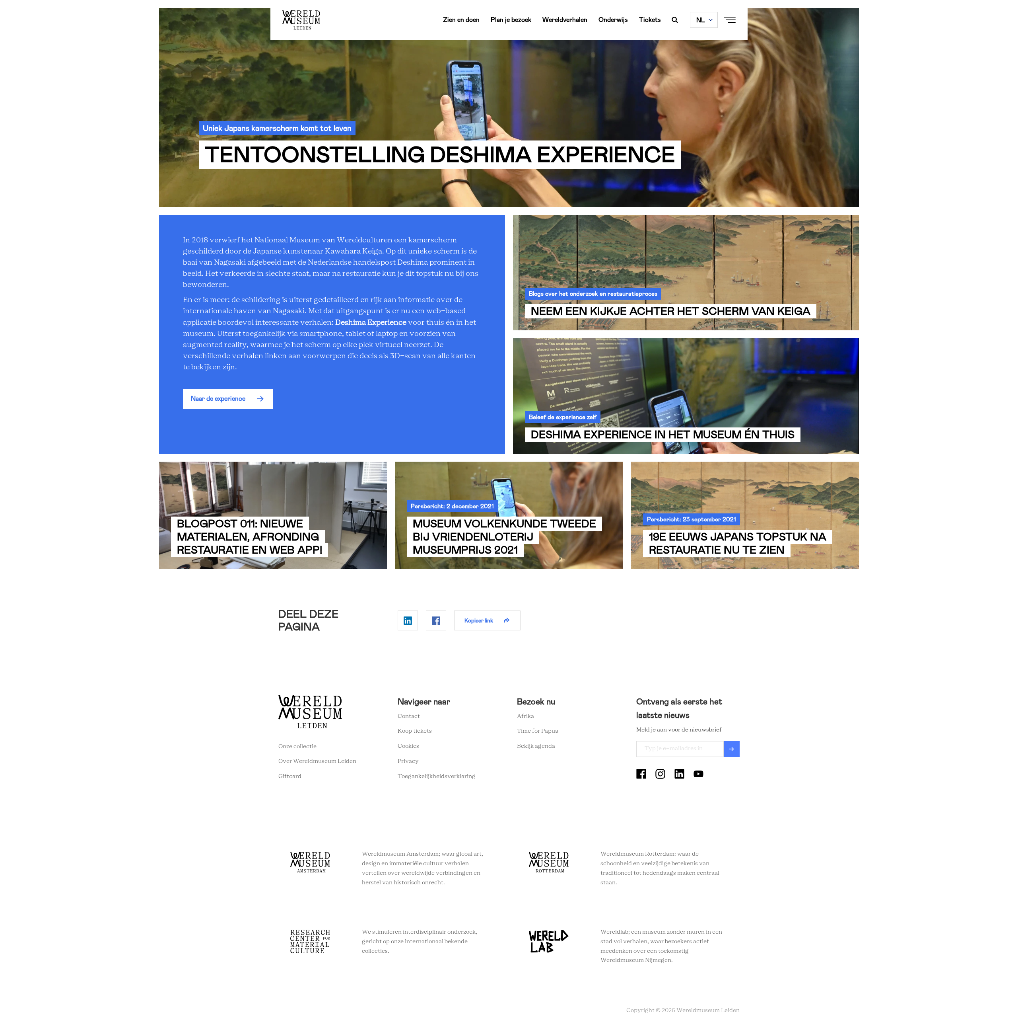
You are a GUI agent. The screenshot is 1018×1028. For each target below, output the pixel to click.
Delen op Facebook (436, 620)
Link (686, 272)
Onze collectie (297, 746)
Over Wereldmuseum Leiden (317, 761)
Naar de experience (218, 398)
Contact (409, 716)
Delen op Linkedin (408, 620)
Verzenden (732, 749)
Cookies (408, 746)
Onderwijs (613, 20)
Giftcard (289, 776)
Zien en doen (461, 20)
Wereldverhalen (564, 20)
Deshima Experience (370, 322)
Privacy (408, 761)
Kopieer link (478, 620)
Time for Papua (537, 731)
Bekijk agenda (536, 746)
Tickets (650, 20)
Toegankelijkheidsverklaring (437, 776)
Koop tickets (415, 731)
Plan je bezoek (511, 20)
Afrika (525, 716)
